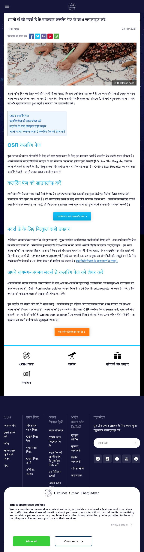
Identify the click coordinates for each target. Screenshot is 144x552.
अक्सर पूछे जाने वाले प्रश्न (9, 454)
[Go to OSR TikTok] (107, 458)
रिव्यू (6, 465)
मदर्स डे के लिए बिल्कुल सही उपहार (28, 126)
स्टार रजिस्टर (56, 430)
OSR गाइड (13, 29)
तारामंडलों (76, 475)
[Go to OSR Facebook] (117, 458)
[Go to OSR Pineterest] (136, 458)
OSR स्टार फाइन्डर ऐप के (55, 441)
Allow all (31, 541)
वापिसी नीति (77, 468)
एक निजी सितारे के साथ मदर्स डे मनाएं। (97, 261)
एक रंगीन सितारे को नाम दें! (70, 331)
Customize (71, 541)
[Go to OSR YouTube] (126, 458)
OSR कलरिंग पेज (19, 115)
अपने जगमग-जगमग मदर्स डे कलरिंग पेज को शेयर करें (37, 131)
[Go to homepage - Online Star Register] (72, 6)
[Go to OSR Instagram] (98, 458)
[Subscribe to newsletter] (135, 443)
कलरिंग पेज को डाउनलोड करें (25, 121)
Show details (119, 524)
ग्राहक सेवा (10, 425)
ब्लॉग (6, 443)
